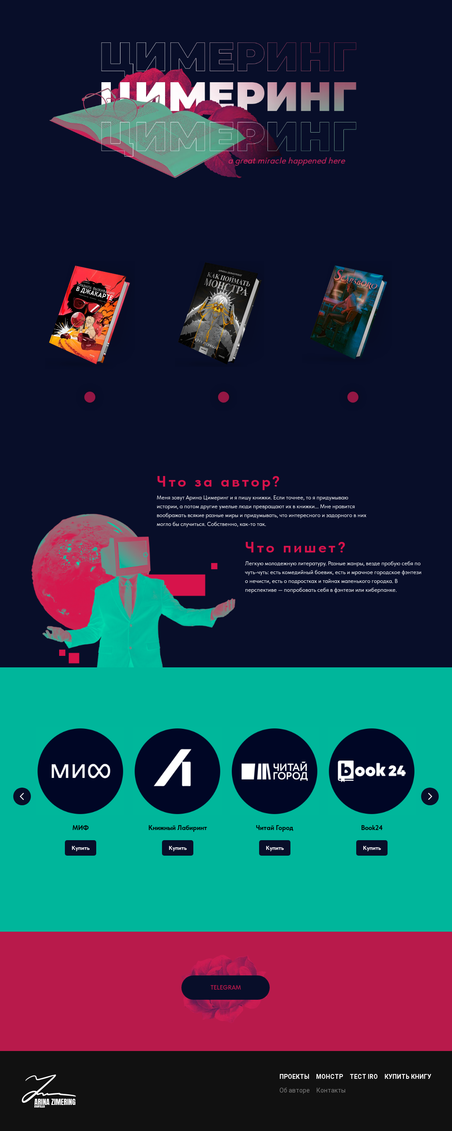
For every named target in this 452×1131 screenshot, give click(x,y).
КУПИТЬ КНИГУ (407, 1076)
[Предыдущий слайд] (22, 796)
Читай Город (274, 828)
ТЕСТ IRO (364, 1076)
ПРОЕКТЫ (294, 1076)
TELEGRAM (226, 987)
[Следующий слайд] (430, 796)
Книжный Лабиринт (177, 828)
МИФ (80, 828)
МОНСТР (329, 1076)
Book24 (372, 828)
